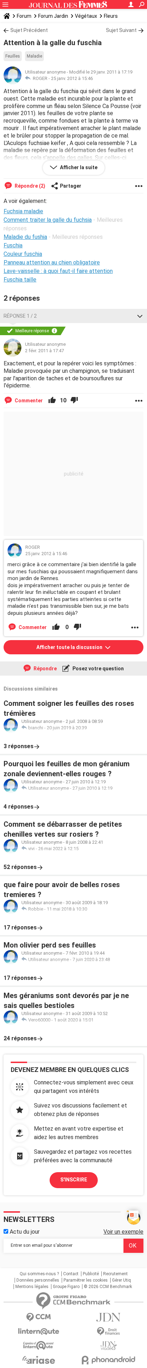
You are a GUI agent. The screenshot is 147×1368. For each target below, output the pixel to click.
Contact (70, 1273)
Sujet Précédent (29, 30)
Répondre (44, 668)
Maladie (34, 56)
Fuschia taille (20, 279)
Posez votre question (97, 668)
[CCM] (39, 1317)
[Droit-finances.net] (108, 1331)
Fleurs (111, 16)
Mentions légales (32, 1286)
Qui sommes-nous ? (39, 1273)
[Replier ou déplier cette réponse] (140, 316)
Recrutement (115, 1273)
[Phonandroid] (108, 1360)
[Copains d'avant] (39, 1345)
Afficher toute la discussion (69, 647)
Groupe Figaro (66, 1286)
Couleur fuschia (23, 254)
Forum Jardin (53, 16)
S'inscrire (73, 1179)
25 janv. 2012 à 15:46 (72, 78)
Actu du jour (24, 1231)
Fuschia (13, 245)
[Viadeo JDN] (108, 1345)
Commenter (28, 400)
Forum (24, 16)
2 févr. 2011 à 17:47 (44, 350)
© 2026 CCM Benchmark (108, 1286)
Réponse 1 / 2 (20, 316)
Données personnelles (37, 1280)
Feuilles (12, 56)
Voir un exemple (123, 1231)
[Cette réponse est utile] (52, 400)
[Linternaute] (39, 1331)
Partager (70, 186)
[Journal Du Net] (108, 1317)
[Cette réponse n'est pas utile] (74, 400)
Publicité (91, 1273)
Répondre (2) (29, 186)
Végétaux (86, 16)
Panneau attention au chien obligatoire (52, 262)
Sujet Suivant (121, 30)
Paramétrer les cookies (86, 1280)
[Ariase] (39, 1360)
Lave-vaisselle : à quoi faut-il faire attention (58, 271)
